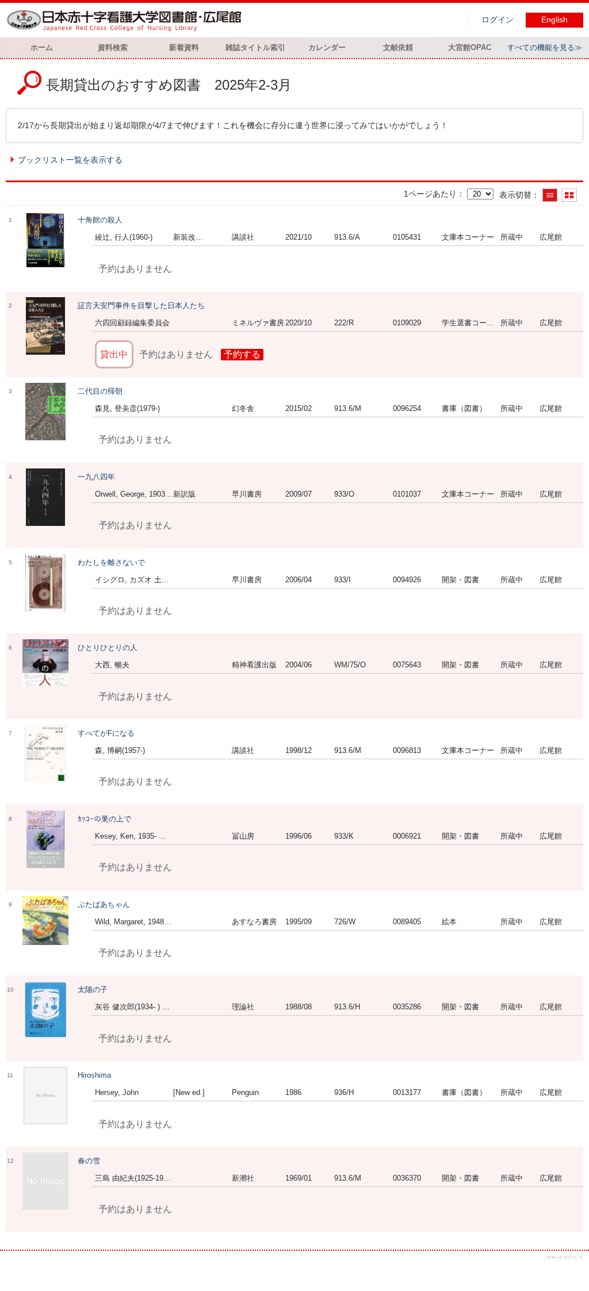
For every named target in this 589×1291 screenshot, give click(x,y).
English (554, 20)
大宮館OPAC (469, 47)
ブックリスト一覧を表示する (70, 159)
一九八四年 (96, 476)
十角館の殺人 (100, 220)
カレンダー (327, 47)
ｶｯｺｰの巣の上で (104, 818)
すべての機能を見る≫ (544, 47)
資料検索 (113, 47)
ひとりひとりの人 (107, 647)
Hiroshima (94, 1075)
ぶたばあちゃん (104, 904)
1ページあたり (430, 193)
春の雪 (89, 1160)
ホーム (41, 47)
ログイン (497, 20)
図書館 (126, 20)
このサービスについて (563, 1257)
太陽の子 (93, 989)
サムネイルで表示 (569, 195)
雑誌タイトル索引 (255, 47)
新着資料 (184, 47)
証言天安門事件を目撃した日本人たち (141, 305)
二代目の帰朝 (100, 391)
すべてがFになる (106, 733)
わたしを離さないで (111, 562)
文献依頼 (398, 47)
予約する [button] (242, 354)
